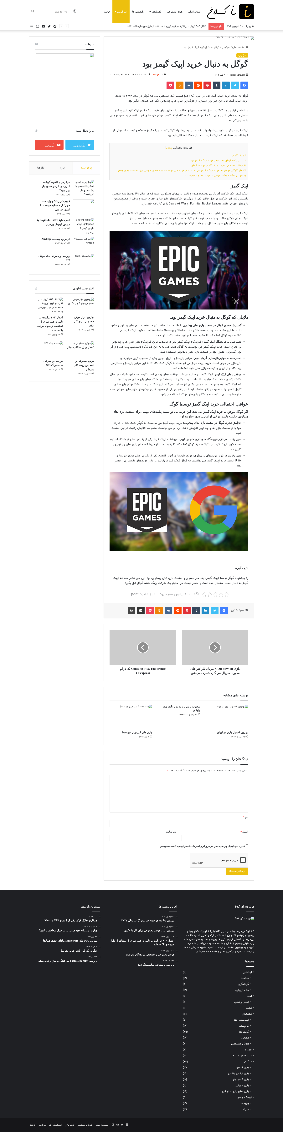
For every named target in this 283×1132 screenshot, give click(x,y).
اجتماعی (247, 972)
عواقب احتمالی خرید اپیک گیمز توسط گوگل (218, 166)
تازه (62, 168)
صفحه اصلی (194, 11)
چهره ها (244, 1103)
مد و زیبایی (242, 990)
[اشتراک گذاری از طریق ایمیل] (141, 610)
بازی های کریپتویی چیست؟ (137, 732)
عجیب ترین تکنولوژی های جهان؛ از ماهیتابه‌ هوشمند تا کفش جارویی (55, 205)
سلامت (245, 978)
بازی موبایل (242, 1086)
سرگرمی (122, 11)
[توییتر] (235, 85)
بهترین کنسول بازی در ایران (232, 732)
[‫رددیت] (198, 85)
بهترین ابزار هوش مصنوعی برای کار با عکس (83, 321)
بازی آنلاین (242, 1068)
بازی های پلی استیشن (235, 1091)
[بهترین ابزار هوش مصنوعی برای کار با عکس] (80, 305)
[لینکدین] (226, 85)
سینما (245, 1109)
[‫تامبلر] (216, 85)
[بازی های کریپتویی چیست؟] (131, 717)
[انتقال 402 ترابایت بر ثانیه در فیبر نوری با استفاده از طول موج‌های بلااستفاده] (49, 306)
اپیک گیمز (239, 156)
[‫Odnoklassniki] (179, 85)
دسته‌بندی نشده (242, 1056)
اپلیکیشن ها (138, 11)
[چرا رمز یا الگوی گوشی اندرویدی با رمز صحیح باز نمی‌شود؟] (83, 188)
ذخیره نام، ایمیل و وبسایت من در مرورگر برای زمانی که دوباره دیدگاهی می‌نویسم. (202, 846)
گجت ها (244, 1032)
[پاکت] (170, 85)
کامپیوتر (244, 1026)
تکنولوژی (156, 11)
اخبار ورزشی (241, 1002)
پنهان (169, 148)
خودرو (248, 1050)
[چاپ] (131, 610)
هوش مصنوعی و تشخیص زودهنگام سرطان (184, 26)
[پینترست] (207, 85)
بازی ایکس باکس (238, 1074)
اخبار (249, 996)
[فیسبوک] (244, 85)
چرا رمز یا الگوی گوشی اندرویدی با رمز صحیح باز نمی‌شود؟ (56, 186)
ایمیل (244, 831)
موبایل (245, 1038)
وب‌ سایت (171, 831)
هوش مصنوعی (175, 11)
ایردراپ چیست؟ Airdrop (55, 239)
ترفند (107, 11)
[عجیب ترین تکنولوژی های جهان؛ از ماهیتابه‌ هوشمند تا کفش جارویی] (83, 206)
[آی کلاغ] (230, 11)
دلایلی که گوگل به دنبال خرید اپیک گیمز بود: (217, 161)
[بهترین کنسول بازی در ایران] (227, 717)
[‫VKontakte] (189, 85)
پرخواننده (86, 168)
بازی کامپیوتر (241, 1080)
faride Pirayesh (237, 74)
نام (245, 817)
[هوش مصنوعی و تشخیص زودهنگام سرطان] (80, 349)
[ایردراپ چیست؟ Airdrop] (83, 244)
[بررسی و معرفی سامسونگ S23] (83, 261)
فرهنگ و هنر (245, 1097)
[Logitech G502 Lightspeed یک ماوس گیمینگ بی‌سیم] (83, 226)
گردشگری (243, 984)
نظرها (40, 168)
